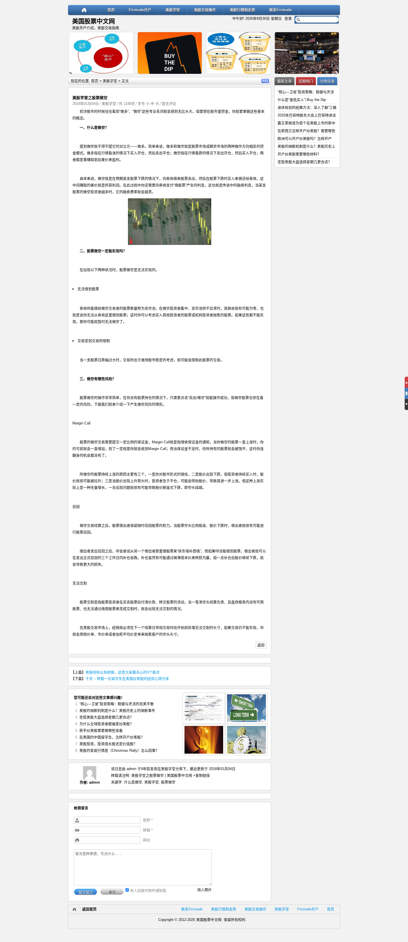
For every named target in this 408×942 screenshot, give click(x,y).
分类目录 (327, 81)
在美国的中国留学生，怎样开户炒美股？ (111, 737)
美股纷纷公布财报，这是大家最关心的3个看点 (122, 672)
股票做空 (168, 782)
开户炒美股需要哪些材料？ (299, 154)
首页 (111, 10)
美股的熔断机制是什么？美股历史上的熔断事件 (117, 710)
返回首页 (89, 909)
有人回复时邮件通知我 (148, 890)
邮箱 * (148, 830)
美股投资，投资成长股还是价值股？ (108, 744)
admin (94, 782)
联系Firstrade (280, 10)
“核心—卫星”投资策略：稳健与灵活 (306, 92)
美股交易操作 (205, 10)
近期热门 (306, 81)
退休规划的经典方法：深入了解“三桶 (307, 107)
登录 (288, 18)
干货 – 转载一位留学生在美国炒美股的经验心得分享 (127, 679)
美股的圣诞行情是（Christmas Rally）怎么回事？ (119, 750)
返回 (261, 645)
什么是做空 (133, 782)
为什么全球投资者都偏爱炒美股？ (106, 724)
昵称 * (148, 820)
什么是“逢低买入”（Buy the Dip (302, 100)
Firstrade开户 (140, 10)
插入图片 (204, 890)
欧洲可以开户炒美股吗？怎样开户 (305, 138)
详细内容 (127, 76)
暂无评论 (169, 104)
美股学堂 (172, 10)
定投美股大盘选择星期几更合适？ (106, 717)
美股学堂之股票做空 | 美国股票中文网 (161, 775)
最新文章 (284, 81)
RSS (265, 81)
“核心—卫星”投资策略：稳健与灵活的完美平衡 (116, 704)
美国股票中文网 (93, 21)
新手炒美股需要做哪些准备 (101, 730)
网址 (146, 840)
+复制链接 (201, 775)
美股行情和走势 (242, 10)
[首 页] (84, 10)
